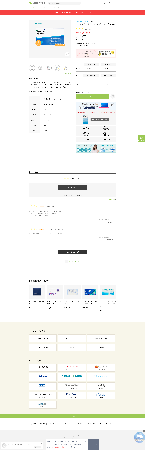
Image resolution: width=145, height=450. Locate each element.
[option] (50, 37)
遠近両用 (101, 348)
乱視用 (72, 348)
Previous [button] (27, 36)
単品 (86, 128)
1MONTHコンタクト (100, 338)
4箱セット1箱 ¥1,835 (86, 134)
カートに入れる (92, 96)
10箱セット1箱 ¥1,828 (85, 139)
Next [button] (72, 36)
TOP (30, 8)
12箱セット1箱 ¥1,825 (106, 139)
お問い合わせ (80, 424)
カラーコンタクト (42, 348)
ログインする (72, 187)
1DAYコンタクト (43, 338)
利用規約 (42, 424)
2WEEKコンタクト (72, 338)
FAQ (101, 424)
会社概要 (33, 424)
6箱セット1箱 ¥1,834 (106, 134)
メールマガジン (92, 424)
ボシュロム (35, 8)
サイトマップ (68, 424)
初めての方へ (110, 424)
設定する (37, 447)
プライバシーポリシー (55, 424)
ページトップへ (72, 416)
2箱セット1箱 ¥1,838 (106, 128)
